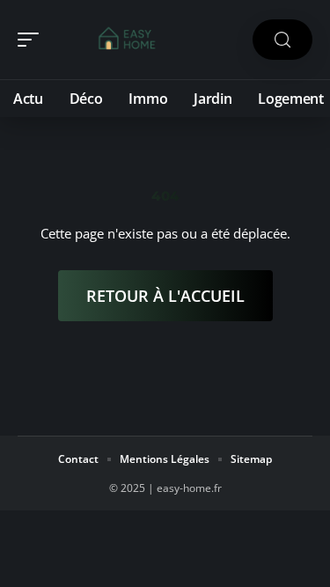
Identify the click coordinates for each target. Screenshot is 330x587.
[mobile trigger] (33, 39)
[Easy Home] (127, 39)
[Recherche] (282, 40)
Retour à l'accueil (165, 295)
